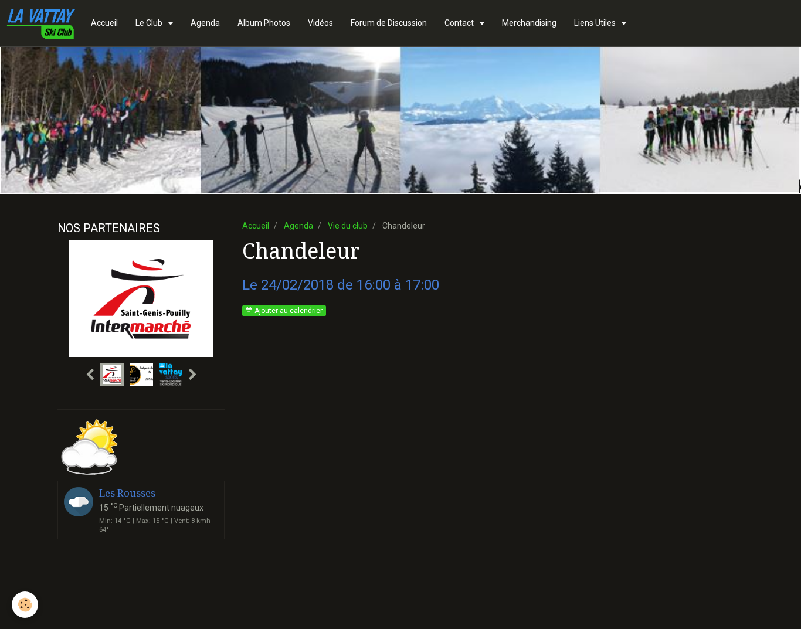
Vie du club (348, 225)
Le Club (149, 23)
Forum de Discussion (389, 23)
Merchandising (529, 23)
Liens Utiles (595, 23)
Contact (460, 23)
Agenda (205, 23)
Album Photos (263, 23)
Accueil (104, 23)
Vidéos (320, 23)
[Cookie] (25, 604)
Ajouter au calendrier (288, 311)
